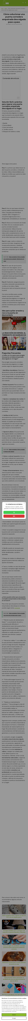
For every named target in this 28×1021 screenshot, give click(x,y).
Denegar (14, 1018)
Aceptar (14, 1014)
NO (14, 516)
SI (14, 512)
